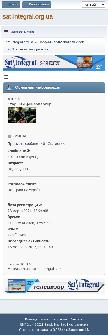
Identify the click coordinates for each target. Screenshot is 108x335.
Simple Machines (55, 324)
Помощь (31, 319)
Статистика (57, 143)
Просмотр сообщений (26, 143)
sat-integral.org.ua (28, 16)
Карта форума (78, 324)
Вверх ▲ (77, 319)
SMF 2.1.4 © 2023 (31, 324)
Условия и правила (54, 319)
